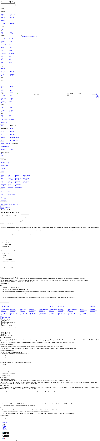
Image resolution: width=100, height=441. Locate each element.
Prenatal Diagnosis (18, 187)
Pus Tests (2, 15)
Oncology (10, 42)
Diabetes (10, 107)
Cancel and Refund (5, 421)
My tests (35, 36)
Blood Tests (3, 12)
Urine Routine (12, 131)
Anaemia (2, 179)
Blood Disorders (3, 184)
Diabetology (12, 23)
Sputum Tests (12, 14)
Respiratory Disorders (26, 175)
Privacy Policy (4, 420)
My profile (29, 36)
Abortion (2, 175)
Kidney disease (10, 187)
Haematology (3, 41)
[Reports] (93, 94)
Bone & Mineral (3, 185)
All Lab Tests (3, 68)
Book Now (27, 214)
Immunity (10, 50)
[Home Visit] (94, 94)
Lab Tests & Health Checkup (5, 207)
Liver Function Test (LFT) (14, 137)
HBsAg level (12, 134)
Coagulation (10, 176)
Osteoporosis (17, 182)
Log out (32, 36)
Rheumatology (3, 44)
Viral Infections (11, 53)
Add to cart (22, 214)
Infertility (11, 27)
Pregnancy (3, 51)
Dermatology (11, 38)
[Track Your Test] (92, 94)
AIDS (2, 176)
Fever (2, 29)
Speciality (2, 158)
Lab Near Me (4, 422)
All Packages (3, 20)
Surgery (10, 44)
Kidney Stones (10, 185)
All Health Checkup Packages (5, 143)
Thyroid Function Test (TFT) (15, 138)
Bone (2, 59)
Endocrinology (3, 39)
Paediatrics (3, 38)
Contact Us (4, 425)
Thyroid (11, 33)
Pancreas (10, 62)
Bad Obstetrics (3, 182)
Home (1, 206)
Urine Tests (12, 12)
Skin (2, 33)
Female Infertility (11, 179)
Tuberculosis (11, 51)
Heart (2, 32)
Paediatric (2, 24)
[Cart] (95, 94)
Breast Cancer (3, 187)
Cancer (2, 107)
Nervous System (11, 119)
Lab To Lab (4, 428)
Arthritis (10, 47)
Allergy (2, 27)
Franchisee (2, 205)
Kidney (10, 58)
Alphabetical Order (3, 201)
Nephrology (11, 41)
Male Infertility (17, 181)
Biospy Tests (3, 17)
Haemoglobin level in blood (15, 129)
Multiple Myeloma (18, 178)
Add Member (25, 36)
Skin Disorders (25, 176)
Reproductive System (4, 63)
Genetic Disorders (11, 182)
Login (22, 36)
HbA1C (11, 128)
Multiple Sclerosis (18, 179)
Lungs (2, 58)
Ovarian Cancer (18, 184)
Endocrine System (4, 119)
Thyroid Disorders (4, 53)
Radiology (2, 208)
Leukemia (17, 175)
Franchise (4, 427)
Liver (11, 32)
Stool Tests (3, 14)
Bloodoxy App (4, 429)
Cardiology (3, 23)
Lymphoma (17, 176)
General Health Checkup (5, 146)
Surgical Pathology (26, 178)
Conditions (2, 172)
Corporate (4, 426)
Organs (2, 188)
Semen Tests (12, 15)
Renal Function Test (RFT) (14, 140)
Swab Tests (12, 17)
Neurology (3, 42)
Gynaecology (11, 39)
